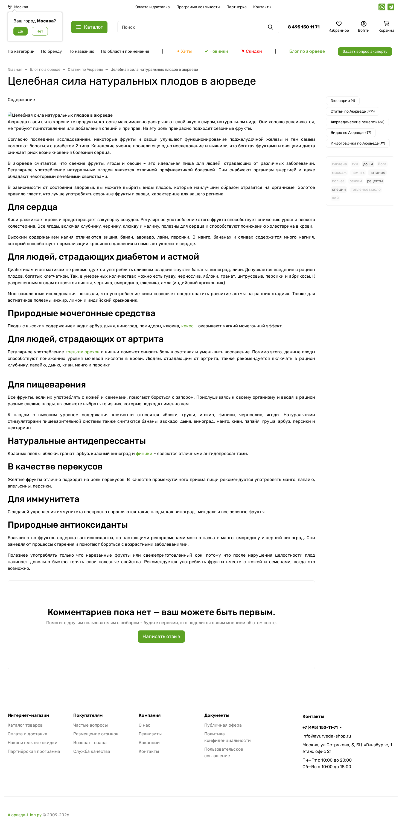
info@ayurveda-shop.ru (326, 736)
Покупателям (88, 715)
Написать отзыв (161, 636)
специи (339, 189)
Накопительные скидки (32, 742)
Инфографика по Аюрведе (358, 143)
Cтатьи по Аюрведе (353, 111)
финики (144, 453)
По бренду (51, 51)
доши (368, 164)
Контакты (262, 7)
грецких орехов (83, 351)
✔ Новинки (216, 51)
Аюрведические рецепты (357, 122)
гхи (355, 164)
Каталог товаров (25, 725)
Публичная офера (223, 725)
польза (338, 181)
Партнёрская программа (34, 751)
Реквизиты (150, 733)
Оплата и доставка (152, 7)
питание (377, 172)
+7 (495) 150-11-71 (320, 727)
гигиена (339, 164)
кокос (187, 325)
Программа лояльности (198, 7)
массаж (339, 172)
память (358, 172)
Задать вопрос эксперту (365, 51)
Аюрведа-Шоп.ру (25, 814)
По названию (81, 51)
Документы (216, 715)
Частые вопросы (90, 725)
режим (355, 181)
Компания (150, 715)
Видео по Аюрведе (351, 132)
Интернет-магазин (28, 715)
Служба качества (91, 751)
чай (335, 198)
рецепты (375, 181)
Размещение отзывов (95, 733)
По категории (21, 51)
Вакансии (149, 742)
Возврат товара (90, 742)
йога (382, 164)
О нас (144, 725)
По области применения (125, 51)
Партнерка (236, 7)
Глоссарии (343, 100)
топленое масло (366, 189)
